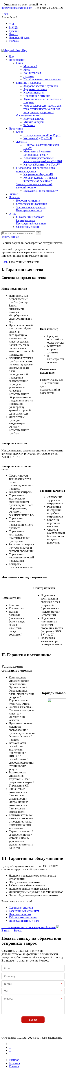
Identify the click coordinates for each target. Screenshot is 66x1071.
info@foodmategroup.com (17, 7)
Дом (11, 56)
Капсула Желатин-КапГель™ (41, 164)
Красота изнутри (34, 92)
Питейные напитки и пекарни (42, 79)
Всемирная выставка (29, 210)
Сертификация (25, 220)
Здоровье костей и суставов (40, 85)
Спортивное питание (36, 95)
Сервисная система (21, 907)
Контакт (14, 1066)
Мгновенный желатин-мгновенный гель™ (37, 153)
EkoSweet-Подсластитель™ (40, 190)
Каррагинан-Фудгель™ (38, 174)
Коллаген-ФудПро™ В (37, 138)
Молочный (30, 66)
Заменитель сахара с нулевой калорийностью (34, 186)
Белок (19, 131)
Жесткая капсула (33, 118)
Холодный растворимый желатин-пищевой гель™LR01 (42, 159)
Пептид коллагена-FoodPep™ (41, 135)
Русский (14, 31)
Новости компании (28, 200)
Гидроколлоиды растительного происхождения (35, 169)
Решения (14, 1063)
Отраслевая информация (31, 203)
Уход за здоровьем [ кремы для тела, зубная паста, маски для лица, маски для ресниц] (42, 109)
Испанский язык (19, 37)
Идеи (4, 13)
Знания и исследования (30, 207)
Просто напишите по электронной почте (28, 927)
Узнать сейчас (10, 236)
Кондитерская (32, 72)
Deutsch (13, 34)
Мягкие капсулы (33, 122)
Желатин (21, 141)
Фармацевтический (28, 115)
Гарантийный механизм (24, 910)
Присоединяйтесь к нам (31, 223)
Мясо (26, 69)
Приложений (17, 59)
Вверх (16, 930)
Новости (14, 197)
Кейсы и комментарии (23, 917)
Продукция (16, 128)
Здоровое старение (35, 89)
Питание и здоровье (28, 82)
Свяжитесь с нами (27, 226)
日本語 (13, 27)
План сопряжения (20, 914)
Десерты (28, 76)
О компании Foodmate (30, 216)
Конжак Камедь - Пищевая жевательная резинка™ (40, 179)
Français (14, 40)
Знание (13, 194)
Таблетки (29, 125)
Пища (19, 63)
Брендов (14, 1059)
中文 (12, 23)
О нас (12, 213)
